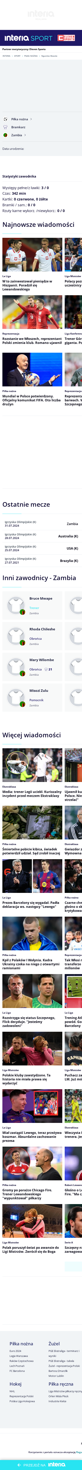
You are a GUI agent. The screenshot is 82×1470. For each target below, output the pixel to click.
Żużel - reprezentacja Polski (64, 1366)
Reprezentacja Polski (21, 1396)
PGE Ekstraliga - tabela (61, 1361)
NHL (12, 1391)
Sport (17, 55)
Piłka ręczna (61, 1384)
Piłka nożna (31, 55)
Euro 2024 (15, 1351)
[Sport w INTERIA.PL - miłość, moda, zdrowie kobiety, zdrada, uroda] (42, 38)
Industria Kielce (57, 1401)
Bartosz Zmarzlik (58, 1371)
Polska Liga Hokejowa (22, 1401)
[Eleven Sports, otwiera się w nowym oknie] (66, 38)
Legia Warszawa (19, 1356)
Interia (6, 55)
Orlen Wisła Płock (58, 1396)
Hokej (15, 1384)
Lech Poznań (17, 1366)
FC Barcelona (17, 1371)
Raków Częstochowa (21, 1361)
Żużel (54, 1344)
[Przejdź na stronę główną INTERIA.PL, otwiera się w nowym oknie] (17, 38)
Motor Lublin (56, 1376)
